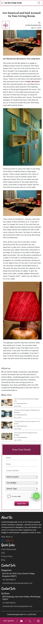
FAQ (3, 553)
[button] (28, 621)
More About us (7, 537)
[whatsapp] (37, 621)
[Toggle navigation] (39, 3)
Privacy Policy (6, 556)
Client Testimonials (8, 549)
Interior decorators (32, 81)
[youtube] (12, 541)
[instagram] (7, 541)
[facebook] (3, 541)
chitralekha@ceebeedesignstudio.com (17, 583)
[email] (20, 621)
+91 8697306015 (9, 580)
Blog (3, 560)
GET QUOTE (8, 621)
